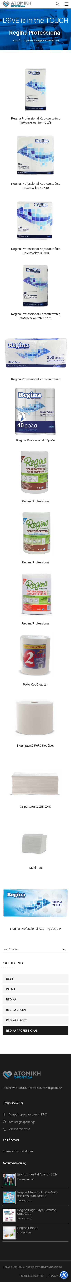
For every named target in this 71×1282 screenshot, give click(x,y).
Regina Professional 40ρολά (35, 440)
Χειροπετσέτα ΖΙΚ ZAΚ (35, 806)
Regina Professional (22, 1030)
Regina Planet (16, 1020)
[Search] (64, 949)
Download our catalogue (18, 1151)
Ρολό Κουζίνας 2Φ (35, 684)
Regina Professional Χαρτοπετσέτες (35, 379)
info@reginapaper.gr (22, 1122)
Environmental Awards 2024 (37, 1174)
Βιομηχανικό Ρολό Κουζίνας (35, 745)
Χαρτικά (28, 40)
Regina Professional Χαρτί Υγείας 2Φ (35, 928)
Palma (10, 989)
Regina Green (16, 1010)
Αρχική (16, 40)
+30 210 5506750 (19, 1129)
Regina (11, 999)
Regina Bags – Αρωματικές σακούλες (36, 1212)
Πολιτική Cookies (58, 1275)
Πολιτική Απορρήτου (31, 1275)
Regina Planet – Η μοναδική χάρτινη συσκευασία (37, 1194)
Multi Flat (35, 867)
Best (9, 979)
